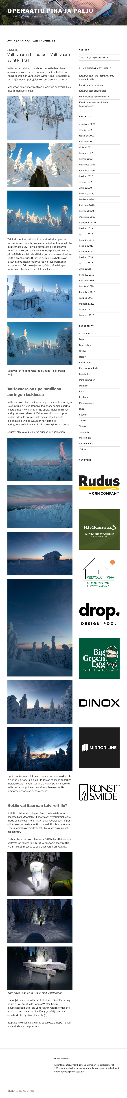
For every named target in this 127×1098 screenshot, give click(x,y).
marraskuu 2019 (87, 222)
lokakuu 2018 (86, 257)
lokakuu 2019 (86, 228)
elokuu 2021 (85, 147)
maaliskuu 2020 (87, 216)
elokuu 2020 (85, 188)
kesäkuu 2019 (86, 245)
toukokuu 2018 (86, 280)
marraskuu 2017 (87, 303)
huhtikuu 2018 (86, 286)
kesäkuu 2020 (86, 199)
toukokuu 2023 (86, 135)
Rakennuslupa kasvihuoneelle (94, 96)
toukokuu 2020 (87, 205)
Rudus (82, 408)
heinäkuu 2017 (86, 315)
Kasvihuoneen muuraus (91, 85)
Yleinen (82, 449)
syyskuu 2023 (86, 130)
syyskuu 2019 (86, 234)
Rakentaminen (86, 403)
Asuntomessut (86, 333)
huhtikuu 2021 (86, 159)
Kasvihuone (85, 362)
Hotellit (82, 356)
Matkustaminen (87, 379)
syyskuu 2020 (86, 182)
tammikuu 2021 (87, 170)
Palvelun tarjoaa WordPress (20, 1090)
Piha (81, 391)
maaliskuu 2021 (87, 164)
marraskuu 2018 (87, 251)
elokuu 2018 (85, 269)
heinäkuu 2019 (86, 240)
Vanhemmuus (86, 443)
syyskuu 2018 (86, 263)
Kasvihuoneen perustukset (92, 90)
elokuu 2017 (85, 309)
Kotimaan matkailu (88, 368)
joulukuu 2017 (86, 297)
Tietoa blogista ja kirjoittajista (93, 57)
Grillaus (82, 350)
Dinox (82, 339)
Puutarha (83, 397)
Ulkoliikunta (85, 437)
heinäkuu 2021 (86, 153)
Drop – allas (85, 345)
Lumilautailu (85, 374)
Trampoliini (84, 432)
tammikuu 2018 (87, 292)
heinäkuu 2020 (86, 193)
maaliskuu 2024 (87, 124)
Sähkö (82, 420)
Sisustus (83, 414)
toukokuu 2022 (86, 141)
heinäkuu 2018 (86, 274)
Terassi (82, 426)
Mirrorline (84, 385)
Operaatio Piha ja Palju (50, 10)
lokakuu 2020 (86, 176)
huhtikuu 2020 (86, 211)
